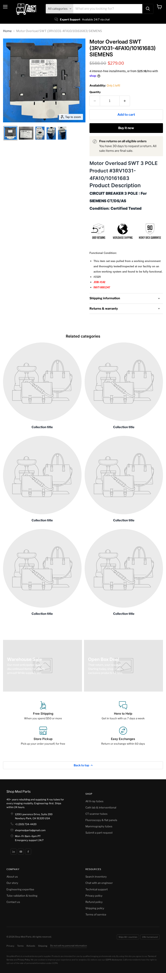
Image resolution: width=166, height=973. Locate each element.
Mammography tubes (98, 826)
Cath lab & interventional (100, 807)
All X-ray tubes (94, 801)
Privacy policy (93, 895)
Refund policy (94, 902)
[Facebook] (28, 852)
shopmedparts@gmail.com (30, 830)
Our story (12, 882)
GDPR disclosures (113, 959)
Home (7, 31)
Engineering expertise (20, 889)
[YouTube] (21, 852)
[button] (10, 133)
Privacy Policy (24, 959)
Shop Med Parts (18, 791)
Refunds (31, 945)
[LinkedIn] (14, 852)
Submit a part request (99, 832)
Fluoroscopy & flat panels (101, 820)
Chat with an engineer (99, 882)
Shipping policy (94, 908)
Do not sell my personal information (68, 945)
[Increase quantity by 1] (125, 101)
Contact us (13, 902)
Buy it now (126, 128)
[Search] (147, 8)
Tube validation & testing (21, 895)
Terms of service (95, 914)
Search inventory (96, 876)
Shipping (42, 945)
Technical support (96, 889)
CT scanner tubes (96, 813)
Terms (20, 945)
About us (12, 876)
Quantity (95, 92)
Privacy (10, 945)
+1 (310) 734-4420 (25, 824)
